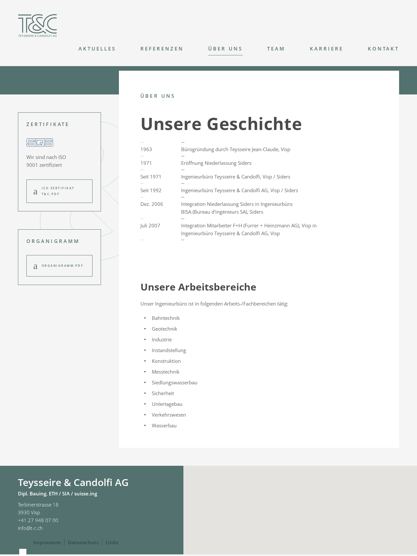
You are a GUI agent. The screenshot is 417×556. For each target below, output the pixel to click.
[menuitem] (85, 50)
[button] (300, 503)
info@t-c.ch (30, 528)
